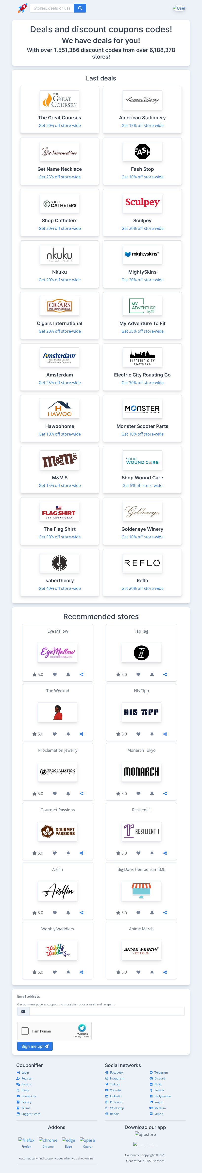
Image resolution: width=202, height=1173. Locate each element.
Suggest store (30, 1114)
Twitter (115, 1084)
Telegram (161, 1072)
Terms (25, 1108)
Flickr (158, 1084)
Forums (26, 1084)
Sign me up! (33, 1046)
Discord (159, 1078)
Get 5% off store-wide (142, 485)
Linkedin (115, 1096)
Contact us (28, 1096)
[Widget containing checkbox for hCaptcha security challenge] (54, 1031)
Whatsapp (117, 1108)
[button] (179, 7)
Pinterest (116, 1102)
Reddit (114, 1114)
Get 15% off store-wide (142, 125)
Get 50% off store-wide (60, 537)
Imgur (158, 1102)
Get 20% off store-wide (60, 125)
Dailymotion (162, 1096)
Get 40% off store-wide (60, 588)
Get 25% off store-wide (60, 177)
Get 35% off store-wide (142, 331)
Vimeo (158, 1114)
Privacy (26, 1102)
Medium (160, 1108)
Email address (28, 996)
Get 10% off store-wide (142, 177)
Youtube (115, 1090)
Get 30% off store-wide (142, 228)
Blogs (25, 1090)
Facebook (116, 1072)
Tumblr (159, 1090)
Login (25, 1072)
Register (27, 1078)
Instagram (117, 1078)
